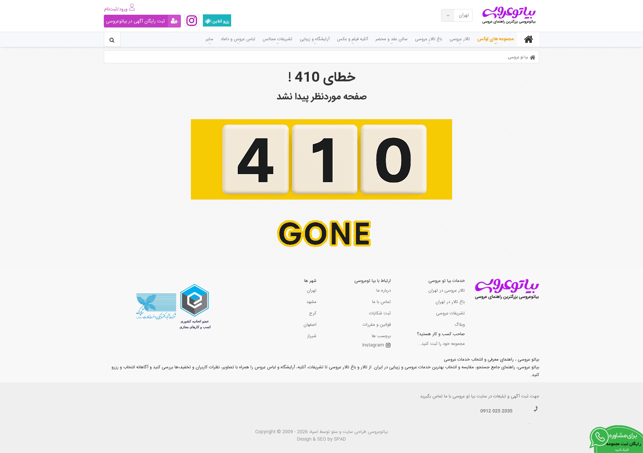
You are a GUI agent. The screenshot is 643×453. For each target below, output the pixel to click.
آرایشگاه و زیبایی (315, 39)
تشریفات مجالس (277, 39)
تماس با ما (381, 302)
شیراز (311, 336)
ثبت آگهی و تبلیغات (510, 396)
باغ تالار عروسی (428, 39)
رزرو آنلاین (220, 21)
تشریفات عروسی (450, 313)
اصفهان (309, 324)
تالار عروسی (459, 39)
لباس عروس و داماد (238, 39)
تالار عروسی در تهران (446, 290)
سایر (209, 39)
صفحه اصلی (528, 39)
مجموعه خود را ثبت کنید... (441, 344)
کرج (312, 313)
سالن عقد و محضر (391, 39)
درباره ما (383, 290)
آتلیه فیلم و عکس (352, 39)
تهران (311, 290)
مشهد (311, 302)
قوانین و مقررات (377, 324)
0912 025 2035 (496, 411)
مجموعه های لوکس (495, 39)
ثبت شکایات (380, 313)
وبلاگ (459, 324)
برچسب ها (381, 336)
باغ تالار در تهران (450, 302)
